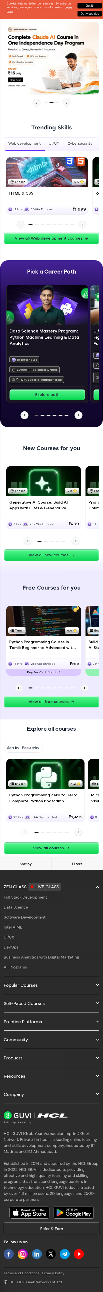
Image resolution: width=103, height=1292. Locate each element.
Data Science (16, 907)
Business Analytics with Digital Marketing (41, 957)
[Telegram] (65, 1254)
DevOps (11, 947)
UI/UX (9, 937)
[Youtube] (79, 1254)
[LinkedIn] (37, 1254)
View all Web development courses (48, 238)
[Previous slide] (36, 103)
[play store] (74, 1213)
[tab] (24, 144)
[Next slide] (66, 103)
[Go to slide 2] (52, 102)
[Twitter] (51, 1254)
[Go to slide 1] (46, 102)
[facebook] (9, 1254)
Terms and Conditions (21, 1273)
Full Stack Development (25, 897)
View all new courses (48, 555)
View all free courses (48, 701)
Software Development (25, 917)
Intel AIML (13, 927)
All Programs (15, 967)
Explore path (47, 394)
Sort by (26, 864)
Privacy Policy (53, 1273)
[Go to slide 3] (56, 102)
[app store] (30, 1213)
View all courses (48, 848)
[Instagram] (23, 1254)
